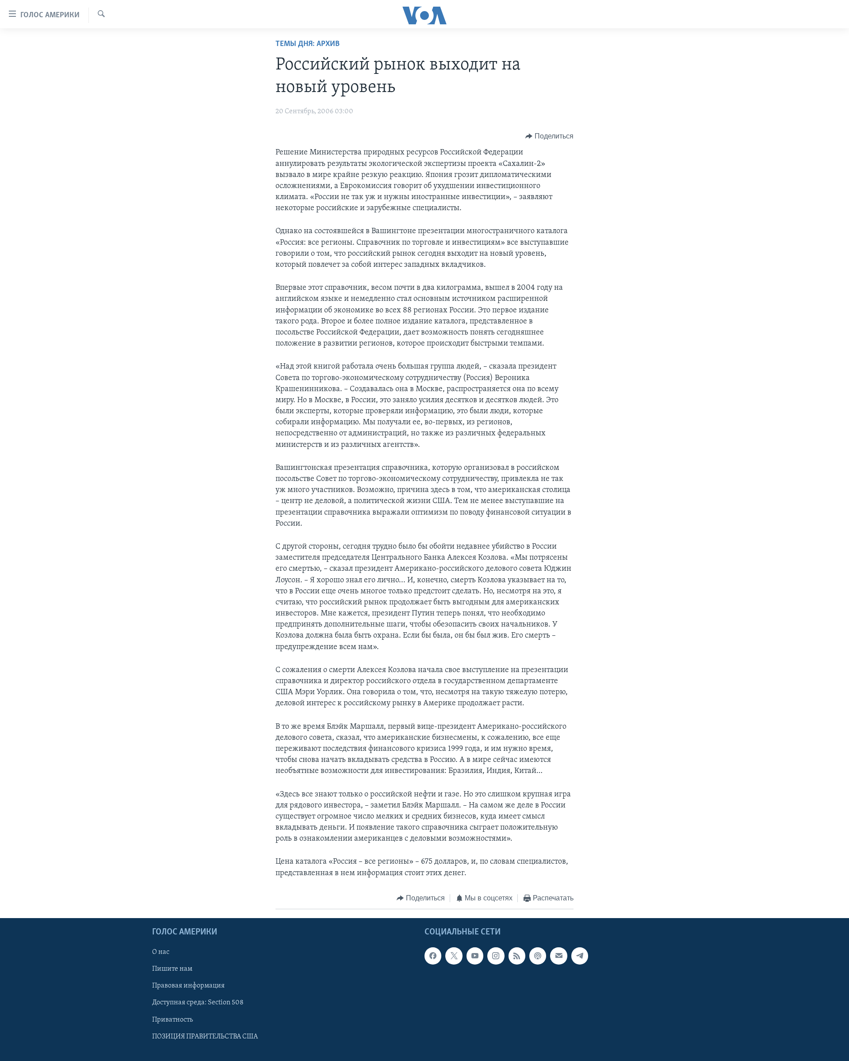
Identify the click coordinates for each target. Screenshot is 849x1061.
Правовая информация (188, 986)
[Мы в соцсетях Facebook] (432, 956)
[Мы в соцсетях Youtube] (475, 956)
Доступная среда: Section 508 (198, 1003)
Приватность (172, 1019)
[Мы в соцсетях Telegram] (579, 956)
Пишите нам (172, 969)
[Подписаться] (558, 956)
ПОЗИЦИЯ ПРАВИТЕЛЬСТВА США (205, 1036)
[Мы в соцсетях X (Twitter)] (453, 956)
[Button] (549, 136)
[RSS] (517, 956)
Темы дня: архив (307, 44)
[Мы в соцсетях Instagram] (495, 956)
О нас (160, 952)
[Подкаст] (537, 956)
